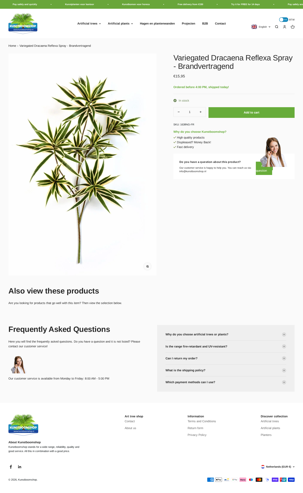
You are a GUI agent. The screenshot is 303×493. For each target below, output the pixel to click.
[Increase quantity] (201, 112)
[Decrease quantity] (179, 112)
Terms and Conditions (202, 421)
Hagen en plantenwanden (157, 23)
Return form (195, 428)
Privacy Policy (197, 435)
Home (12, 45)
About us (130, 428)
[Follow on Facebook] (10, 466)
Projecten (188, 23)
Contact (220, 23)
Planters (266, 435)
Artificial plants (118, 23)
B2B (205, 23)
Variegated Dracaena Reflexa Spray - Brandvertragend (55, 45)
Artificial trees (87, 23)
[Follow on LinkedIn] (19, 466)
